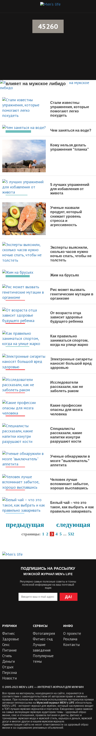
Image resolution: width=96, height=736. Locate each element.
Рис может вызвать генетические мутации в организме (71, 294)
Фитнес (8, 633)
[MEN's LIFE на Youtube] (24, 615)
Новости (9, 678)
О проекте (72, 633)
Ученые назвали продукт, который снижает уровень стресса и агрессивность (66, 216)
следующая (73, 524)
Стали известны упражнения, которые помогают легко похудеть (69, 109)
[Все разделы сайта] (8, 6)
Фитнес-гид (43, 639)
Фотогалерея (44, 633)
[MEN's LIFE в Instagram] (56, 615)
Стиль (7, 655)
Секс (6, 644)
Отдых (8, 667)
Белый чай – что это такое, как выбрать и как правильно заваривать (72, 507)
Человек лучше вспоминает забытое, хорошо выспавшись (69, 484)
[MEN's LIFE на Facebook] (72, 615)
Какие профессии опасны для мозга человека (66, 410)
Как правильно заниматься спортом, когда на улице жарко (69, 340)
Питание (9, 650)
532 (71, 534)
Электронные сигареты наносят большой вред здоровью (71, 363)
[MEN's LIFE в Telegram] (40, 615)
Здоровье (10, 639)
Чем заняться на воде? (70, 130)
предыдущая (25, 524)
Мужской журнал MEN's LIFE (55, 702)
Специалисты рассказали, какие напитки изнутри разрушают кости (66, 435)
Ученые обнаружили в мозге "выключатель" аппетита (70, 460)
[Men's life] (50, 4)
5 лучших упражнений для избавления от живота (69, 189)
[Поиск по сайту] (87, 6)
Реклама (70, 639)
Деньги (8, 661)
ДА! (68, 597)
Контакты (71, 644)
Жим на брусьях (64, 275)
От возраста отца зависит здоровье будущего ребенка (66, 317)
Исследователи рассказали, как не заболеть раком (66, 387)
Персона (9, 672)
